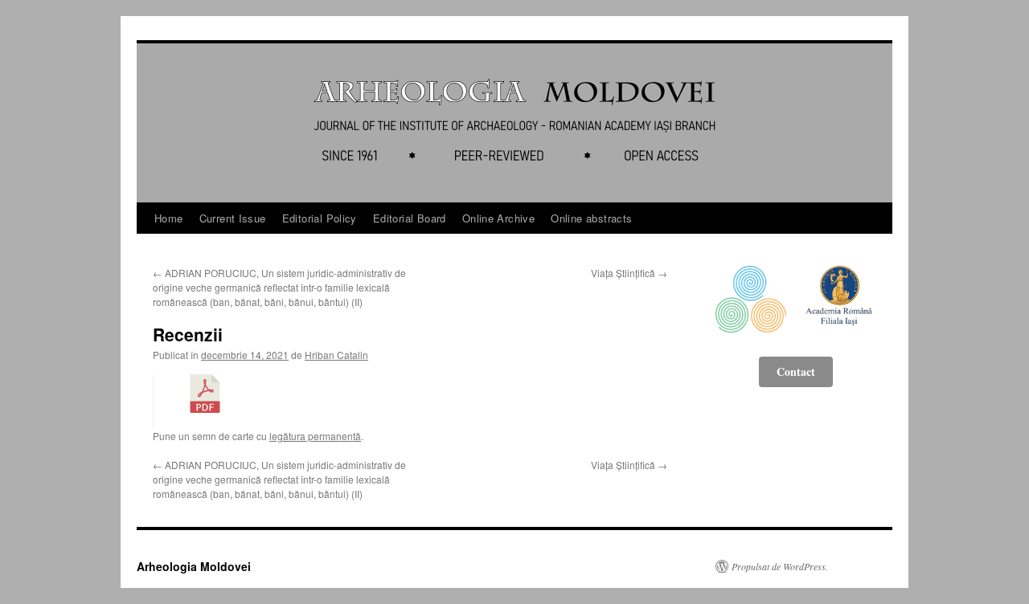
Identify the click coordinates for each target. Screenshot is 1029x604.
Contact (796, 371)
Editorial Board (409, 218)
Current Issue (232, 218)
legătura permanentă (315, 436)
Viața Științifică (629, 273)
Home (168, 218)
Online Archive (498, 218)
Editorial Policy (319, 218)
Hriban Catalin (336, 354)
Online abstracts (591, 218)
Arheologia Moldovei (194, 566)
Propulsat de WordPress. (780, 566)
